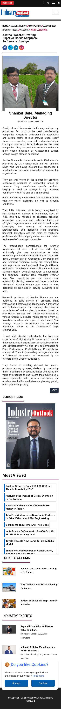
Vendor (24, 30)
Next (54, 390)
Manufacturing (19, 26)
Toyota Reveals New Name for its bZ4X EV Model (30, 543)
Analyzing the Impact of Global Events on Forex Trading (29, 497)
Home (5, 26)
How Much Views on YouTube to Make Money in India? (28, 507)
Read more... (39, 675)
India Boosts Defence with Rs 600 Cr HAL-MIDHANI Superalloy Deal (30, 533)
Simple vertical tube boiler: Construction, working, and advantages (29, 552)
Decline (43, 683)
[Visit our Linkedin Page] (53, 3)
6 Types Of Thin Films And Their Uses (27, 524)
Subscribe (7, 3)
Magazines (35, 26)
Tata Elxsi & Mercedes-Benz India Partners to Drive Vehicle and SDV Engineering (30, 517)
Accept (16, 683)
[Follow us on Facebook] (43, 3)
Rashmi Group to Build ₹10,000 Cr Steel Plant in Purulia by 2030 (28, 488)
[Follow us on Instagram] (58, 3)
